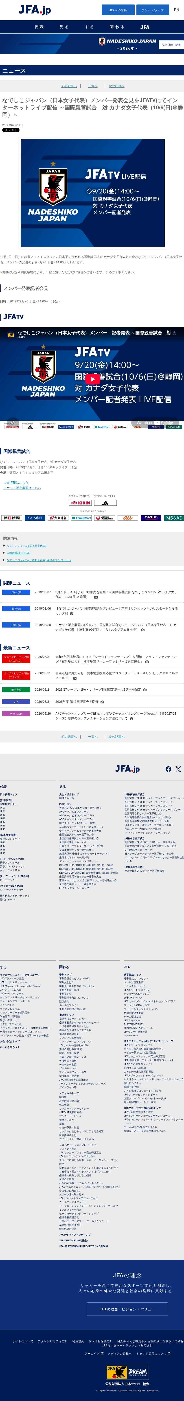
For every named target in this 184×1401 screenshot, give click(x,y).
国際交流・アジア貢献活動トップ (142, 1108)
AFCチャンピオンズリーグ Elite (76, 815)
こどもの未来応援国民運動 (138, 1071)
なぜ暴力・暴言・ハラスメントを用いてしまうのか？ (88, 1167)
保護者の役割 (66, 1179)
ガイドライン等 (68, 1087)
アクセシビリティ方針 (53, 1341)
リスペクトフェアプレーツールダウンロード (84, 1221)
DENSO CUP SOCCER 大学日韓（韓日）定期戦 (86, 865)
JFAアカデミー (132, 1020)
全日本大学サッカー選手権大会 (76, 849)
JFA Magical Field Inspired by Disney (20, 986)
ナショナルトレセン (135, 986)
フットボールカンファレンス (75, 1041)
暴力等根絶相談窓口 (70, 1225)
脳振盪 (63, 1097)
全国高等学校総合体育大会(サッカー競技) (148, 817)
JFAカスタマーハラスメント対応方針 (127, 1345)
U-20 (2, 842)
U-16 (2, 825)
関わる (118, 27)
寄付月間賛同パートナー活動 (140, 1102)
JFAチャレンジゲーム (12, 993)
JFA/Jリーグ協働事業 (135, 1031)
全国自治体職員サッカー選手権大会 (79, 838)
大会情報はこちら (15, 482)
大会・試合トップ (69, 794)
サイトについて (23, 1341)
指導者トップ (66, 1014)
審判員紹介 (65, 993)
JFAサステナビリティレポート (141, 1094)
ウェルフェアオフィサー (72, 1202)
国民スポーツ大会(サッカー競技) (77, 823)
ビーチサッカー (8, 879)
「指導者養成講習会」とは (74, 1026)
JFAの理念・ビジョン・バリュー (128, 1309)
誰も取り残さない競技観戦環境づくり (145, 1048)
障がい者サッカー (10, 1020)
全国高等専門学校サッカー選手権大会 (80, 876)
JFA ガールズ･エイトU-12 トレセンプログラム (150, 1001)
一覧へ (93, 86)
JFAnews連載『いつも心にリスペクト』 (81, 1183)
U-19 (2, 814)
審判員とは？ (66, 982)
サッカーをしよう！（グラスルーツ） (21, 974)
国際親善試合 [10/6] (18, 553)
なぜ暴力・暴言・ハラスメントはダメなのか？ (85, 1171)
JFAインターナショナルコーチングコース (82, 1083)
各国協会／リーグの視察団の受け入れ (145, 1130)
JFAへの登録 (118, 10)
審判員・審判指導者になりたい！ (77, 986)
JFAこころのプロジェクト (138, 1064)
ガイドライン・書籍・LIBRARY (76, 1139)
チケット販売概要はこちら (22, 487)
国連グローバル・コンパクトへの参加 (145, 1098)
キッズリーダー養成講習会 (15, 1012)
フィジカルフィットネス (72, 1072)
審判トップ (65, 974)
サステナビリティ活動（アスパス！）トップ (148, 1041)
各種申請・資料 (68, 1060)
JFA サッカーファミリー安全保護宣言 (80, 1152)
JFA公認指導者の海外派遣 (73, 1079)
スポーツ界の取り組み (71, 1194)
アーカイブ (92, 1353)
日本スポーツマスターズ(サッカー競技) (81, 846)
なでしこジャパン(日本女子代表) (26, 545)
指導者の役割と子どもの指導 (75, 1175)
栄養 (61, 1123)
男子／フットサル (10, 862)
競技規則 (64, 1001)
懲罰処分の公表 (68, 1228)
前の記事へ (69, 86)
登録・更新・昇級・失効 (72, 1056)
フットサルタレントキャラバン (141, 1009)
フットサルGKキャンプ (137, 1005)
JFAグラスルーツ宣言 (12, 978)
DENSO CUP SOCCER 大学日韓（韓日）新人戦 (86, 868)
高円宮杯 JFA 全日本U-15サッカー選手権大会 (150, 842)
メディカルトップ (69, 1093)
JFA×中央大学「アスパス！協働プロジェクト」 (150, 1060)
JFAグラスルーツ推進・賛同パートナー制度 (24, 1035)
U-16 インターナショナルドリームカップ (147, 832)
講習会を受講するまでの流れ (75, 1030)
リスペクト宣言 (68, 1148)
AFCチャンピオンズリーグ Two (76, 819)
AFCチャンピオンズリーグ (74, 811)
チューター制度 (68, 1064)
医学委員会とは (68, 1135)
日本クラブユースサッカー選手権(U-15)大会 (149, 853)
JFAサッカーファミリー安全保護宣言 (144, 1056)
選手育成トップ (132, 974)
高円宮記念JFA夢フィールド (139, 1027)
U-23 (2, 807)
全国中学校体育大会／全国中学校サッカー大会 (150, 846)
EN (176, 10)
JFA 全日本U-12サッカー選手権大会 (144, 870)
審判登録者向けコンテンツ (74, 997)
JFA (127, 966)
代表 (40, 27)
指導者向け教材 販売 (70, 1049)
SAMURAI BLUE (9, 804)
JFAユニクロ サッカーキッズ (16, 982)
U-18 (2, 818)
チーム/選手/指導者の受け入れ (140, 1127)
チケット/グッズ (153, 10)
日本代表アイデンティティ (15, 895)
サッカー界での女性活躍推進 (140, 1052)
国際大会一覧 (66, 798)
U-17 (2, 822)
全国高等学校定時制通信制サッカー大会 (147, 821)
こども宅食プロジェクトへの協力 (142, 1090)
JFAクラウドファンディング (75, 1234)
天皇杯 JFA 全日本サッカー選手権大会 (80, 807)
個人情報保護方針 (101, 1341)
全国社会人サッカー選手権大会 (76, 834)
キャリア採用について (151, 1353)
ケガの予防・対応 (69, 1127)
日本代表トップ (8, 794)
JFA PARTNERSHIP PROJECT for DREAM (83, 1246)
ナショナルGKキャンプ (137, 993)
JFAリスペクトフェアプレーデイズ (78, 1198)
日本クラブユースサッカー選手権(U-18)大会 (149, 824)
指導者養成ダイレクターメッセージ (79, 1022)
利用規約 (78, 1341)
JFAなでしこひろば (11, 989)
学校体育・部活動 (10, 1016)
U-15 (2, 829)
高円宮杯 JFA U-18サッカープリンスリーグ (149, 805)
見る (65, 27)
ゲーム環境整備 (132, 1016)
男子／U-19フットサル (12, 866)
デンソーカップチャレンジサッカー (79, 861)
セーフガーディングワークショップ (79, 1213)
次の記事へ (117, 86)
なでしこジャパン (10, 838)
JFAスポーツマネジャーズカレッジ (143, 1075)
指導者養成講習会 (69, 1033)
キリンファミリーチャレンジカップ (19, 997)
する (90, 27)
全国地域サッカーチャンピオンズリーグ (81, 826)
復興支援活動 (131, 1086)
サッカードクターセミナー (74, 1108)
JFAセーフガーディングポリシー (77, 1156)
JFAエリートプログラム (137, 989)
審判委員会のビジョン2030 (74, 978)
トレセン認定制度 (134, 982)
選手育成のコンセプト (136, 978)
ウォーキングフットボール (15, 1001)
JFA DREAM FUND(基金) (73, 1240)
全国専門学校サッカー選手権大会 (77, 884)
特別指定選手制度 (134, 1012)
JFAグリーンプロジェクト (138, 1044)
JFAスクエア (7, 1005)
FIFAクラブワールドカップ (74, 888)
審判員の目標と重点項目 (72, 1009)
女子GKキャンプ (133, 997)
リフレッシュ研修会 (70, 1037)
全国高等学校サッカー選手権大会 (143, 813)
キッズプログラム (10, 1008)
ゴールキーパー (68, 1068)
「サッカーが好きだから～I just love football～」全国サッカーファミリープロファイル (26, 1029)
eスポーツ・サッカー (12, 889)
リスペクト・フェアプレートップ (77, 1144)
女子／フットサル (10, 870)
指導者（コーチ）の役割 (72, 1018)
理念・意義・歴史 (69, 1053)
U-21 (2, 811)
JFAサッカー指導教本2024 (74, 1045)
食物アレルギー (68, 1119)
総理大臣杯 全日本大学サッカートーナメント (84, 853)
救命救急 (64, 1104)
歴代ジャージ (7, 899)
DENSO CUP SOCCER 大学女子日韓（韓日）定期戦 (88, 872)
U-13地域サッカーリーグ (138, 849)
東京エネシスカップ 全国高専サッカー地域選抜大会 (88, 880)
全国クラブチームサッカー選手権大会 (80, 830)
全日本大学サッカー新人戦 (74, 857)
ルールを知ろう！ (10, 1047)
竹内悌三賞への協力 (135, 1067)
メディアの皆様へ (120, 1353)
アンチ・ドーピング (70, 1116)
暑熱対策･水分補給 (69, 1100)
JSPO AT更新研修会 (70, 1112)
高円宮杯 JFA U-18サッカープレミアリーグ (149, 802)
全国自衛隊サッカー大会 (72, 842)
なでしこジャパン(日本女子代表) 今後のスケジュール (39, 560)
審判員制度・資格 (69, 989)
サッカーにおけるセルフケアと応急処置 (81, 1131)
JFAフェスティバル (11, 1024)
